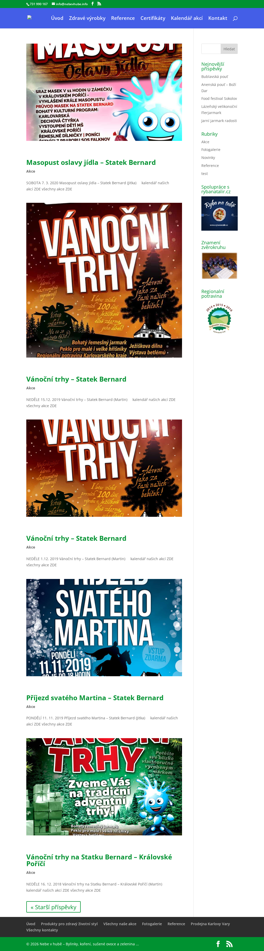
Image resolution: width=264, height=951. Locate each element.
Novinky (208, 157)
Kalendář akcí (187, 18)
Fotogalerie (210, 149)
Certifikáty (153, 18)
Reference (123, 18)
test (204, 173)
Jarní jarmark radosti (219, 120)
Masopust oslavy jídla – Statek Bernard (91, 162)
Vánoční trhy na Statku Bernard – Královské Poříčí (99, 860)
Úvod (57, 18)
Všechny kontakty (42, 930)
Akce (30, 171)
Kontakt (217, 18)
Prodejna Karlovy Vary (210, 923)
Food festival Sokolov (219, 98)
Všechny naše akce (119, 923)
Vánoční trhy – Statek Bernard (76, 379)
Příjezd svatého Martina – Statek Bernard (94, 697)
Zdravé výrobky (87, 18)
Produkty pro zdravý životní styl (69, 923)
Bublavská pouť (214, 76)
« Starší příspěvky (53, 907)
